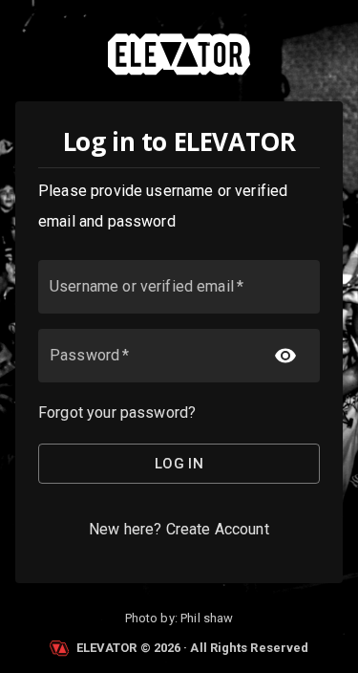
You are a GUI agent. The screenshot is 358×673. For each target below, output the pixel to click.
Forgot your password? (117, 412)
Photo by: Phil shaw (179, 618)
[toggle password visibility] (285, 356)
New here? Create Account (179, 529)
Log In (179, 463)
